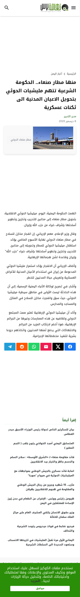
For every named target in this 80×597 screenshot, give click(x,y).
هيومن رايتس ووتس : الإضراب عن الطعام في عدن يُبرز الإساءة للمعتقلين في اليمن (41, 501)
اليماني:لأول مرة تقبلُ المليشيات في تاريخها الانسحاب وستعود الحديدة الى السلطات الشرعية (41, 542)
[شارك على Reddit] (22, 346)
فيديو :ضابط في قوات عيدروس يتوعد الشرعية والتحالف (45, 528)
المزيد (35, 581)
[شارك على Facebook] (70, 346)
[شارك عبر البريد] (46, 346)
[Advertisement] (40, 43)
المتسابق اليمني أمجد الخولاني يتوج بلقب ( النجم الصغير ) (43, 445)
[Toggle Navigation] (74, 8)
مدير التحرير (70, 116)
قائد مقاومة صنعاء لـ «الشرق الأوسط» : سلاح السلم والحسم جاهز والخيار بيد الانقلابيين (42, 459)
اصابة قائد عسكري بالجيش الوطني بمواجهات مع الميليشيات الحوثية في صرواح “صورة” (44, 473)
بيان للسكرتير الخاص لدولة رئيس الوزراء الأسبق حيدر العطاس (41, 431)
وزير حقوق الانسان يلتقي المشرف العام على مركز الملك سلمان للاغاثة (43, 514)
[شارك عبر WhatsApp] (34, 346)
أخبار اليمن (56, 73)
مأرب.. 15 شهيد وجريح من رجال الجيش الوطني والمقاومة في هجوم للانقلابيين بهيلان (45, 487)
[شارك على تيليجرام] (10, 346)
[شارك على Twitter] (58, 346)
